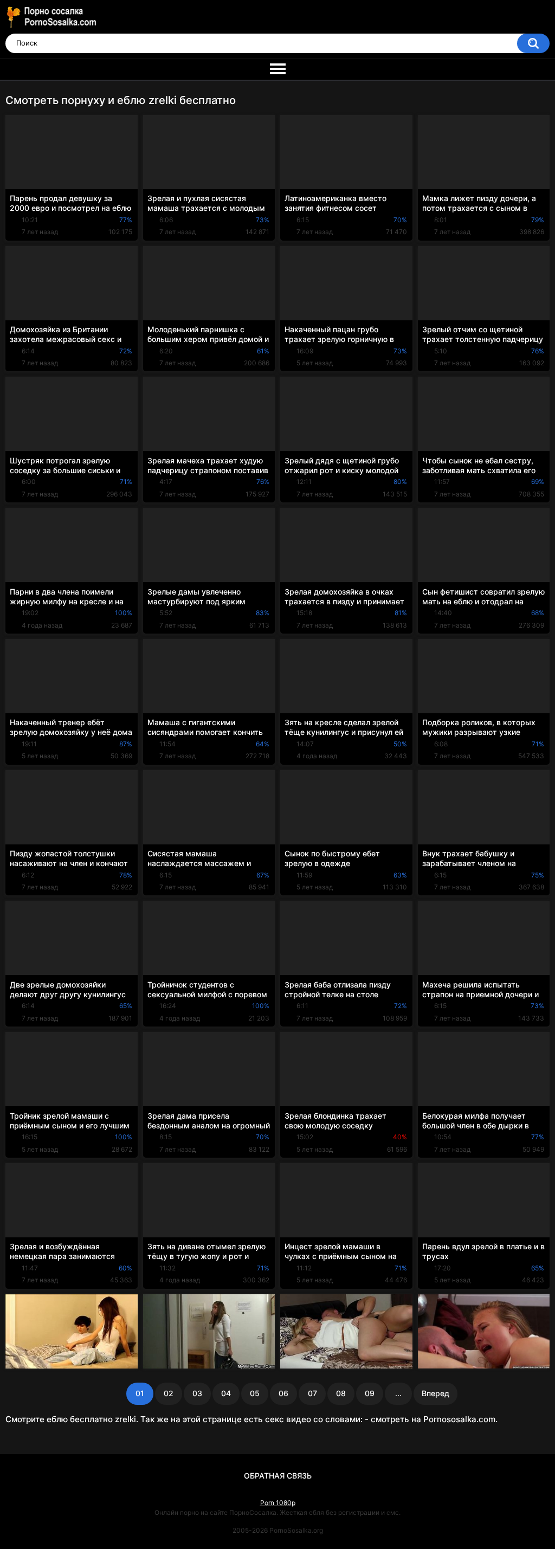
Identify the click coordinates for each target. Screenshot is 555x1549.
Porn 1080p (277, 1503)
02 (168, 1393)
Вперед (435, 1393)
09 (370, 1393)
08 (341, 1393)
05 (255, 1393)
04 (226, 1393)
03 (197, 1393)
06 (283, 1393)
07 (312, 1393)
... (398, 1393)
